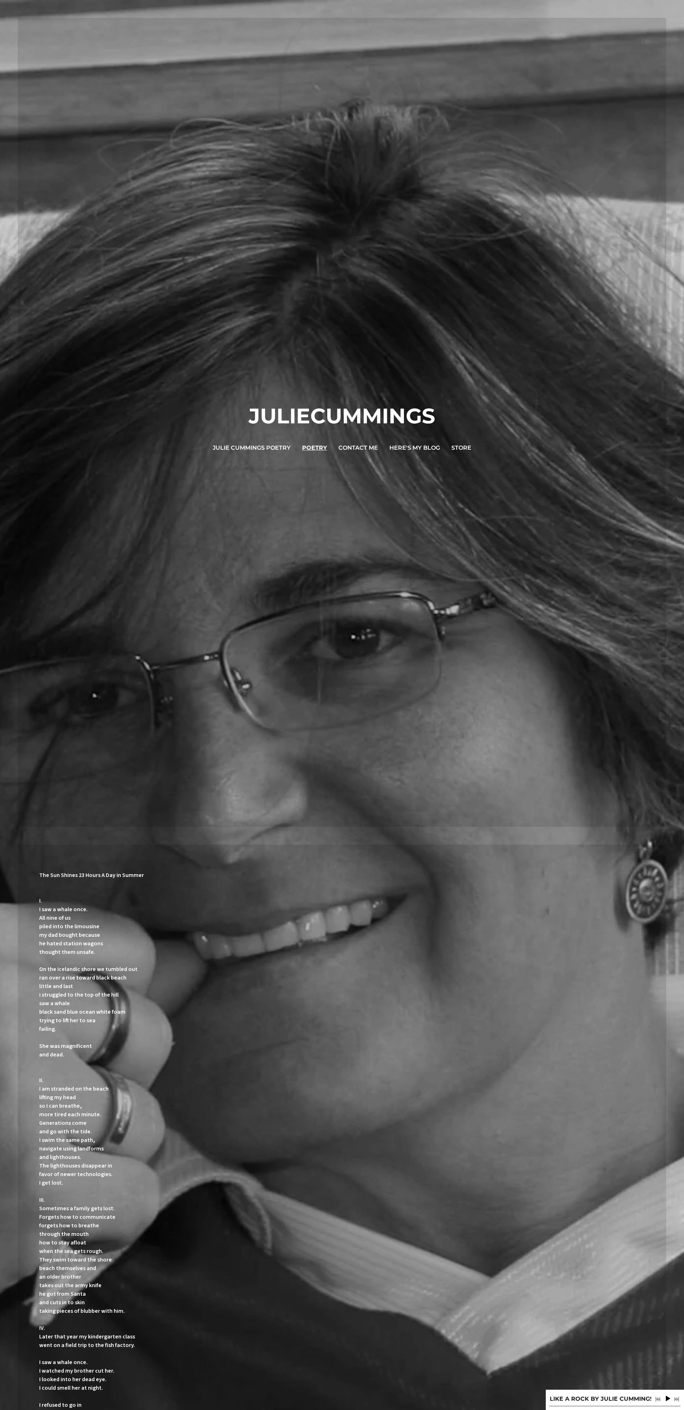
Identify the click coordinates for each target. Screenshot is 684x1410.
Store (461, 447)
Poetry (314, 447)
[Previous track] (658, 1399)
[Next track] (676, 1399)
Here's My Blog (414, 447)
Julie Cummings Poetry (252, 447)
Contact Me (358, 447)
